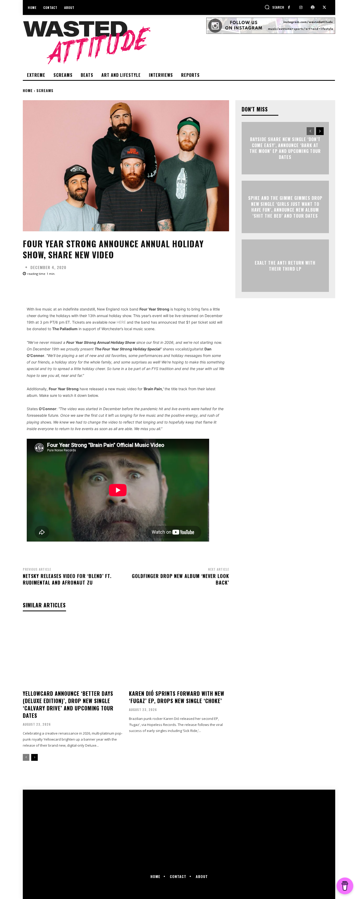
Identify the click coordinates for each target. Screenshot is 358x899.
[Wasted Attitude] (114, 42)
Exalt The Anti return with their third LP (285, 266)
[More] (190, 288)
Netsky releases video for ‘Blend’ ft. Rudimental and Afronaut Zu (67, 579)
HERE (121, 322)
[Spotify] (312, 7)
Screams (44, 90)
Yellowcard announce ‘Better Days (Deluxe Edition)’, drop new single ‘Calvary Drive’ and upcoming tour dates (68, 704)
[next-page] (34, 757)
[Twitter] (324, 7)
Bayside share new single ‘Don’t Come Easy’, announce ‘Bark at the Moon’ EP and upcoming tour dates (285, 148)
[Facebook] (289, 7)
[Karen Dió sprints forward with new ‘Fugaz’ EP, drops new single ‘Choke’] (179, 653)
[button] (274, 7)
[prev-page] (26, 757)
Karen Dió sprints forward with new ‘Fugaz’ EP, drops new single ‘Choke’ (176, 697)
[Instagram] (300, 7)
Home (28, 90)
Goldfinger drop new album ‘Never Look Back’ (180, 579)
